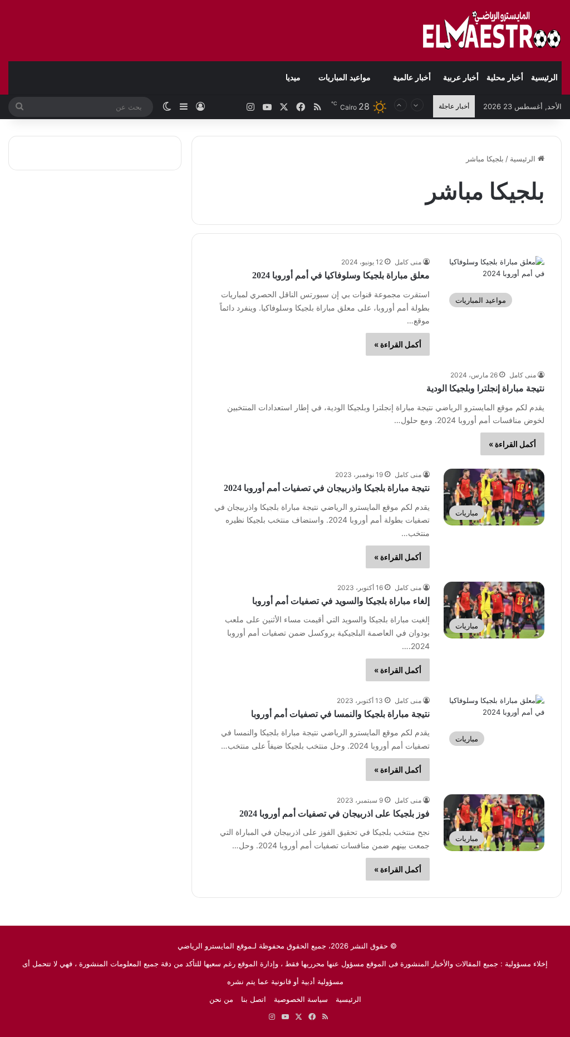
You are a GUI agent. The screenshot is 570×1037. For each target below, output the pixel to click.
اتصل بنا (253, 999)
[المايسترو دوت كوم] (492, 30)
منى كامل (408, 262)
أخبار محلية (505, 77)
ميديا (293, 77)
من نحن (221, 999)
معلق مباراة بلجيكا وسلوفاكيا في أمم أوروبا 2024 (341, 275)
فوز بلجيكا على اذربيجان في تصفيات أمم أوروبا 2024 (334, 813)
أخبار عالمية (412, 77)
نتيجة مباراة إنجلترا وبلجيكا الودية (485, 388)
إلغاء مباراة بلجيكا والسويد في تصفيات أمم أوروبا (341, 601)
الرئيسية (544, 77)
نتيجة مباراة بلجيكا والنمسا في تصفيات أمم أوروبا (340, 714)
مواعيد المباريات (344, 77)
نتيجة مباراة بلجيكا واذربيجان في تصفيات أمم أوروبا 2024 (327, 488)
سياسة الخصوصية (301, 999)
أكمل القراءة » (397, 344)
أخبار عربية (461, 77)
